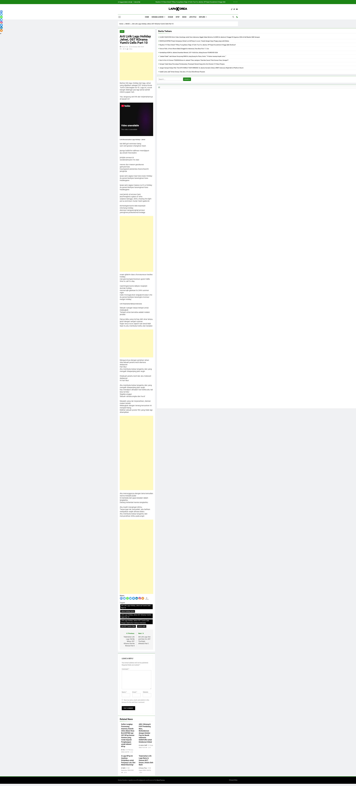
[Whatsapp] (127, 598)
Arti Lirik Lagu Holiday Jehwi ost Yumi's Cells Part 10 (135, 607)
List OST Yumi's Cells (128, 626)
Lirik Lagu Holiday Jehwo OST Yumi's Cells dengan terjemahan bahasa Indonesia (135, 622)
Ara (124, 750)
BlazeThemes (161, 780)
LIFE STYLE (192, 17)
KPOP (177, 17)
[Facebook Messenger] (133, 598)
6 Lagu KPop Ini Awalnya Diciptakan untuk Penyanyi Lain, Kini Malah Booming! (128, 760)
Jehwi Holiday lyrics (127, 611)
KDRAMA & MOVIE (157, 17)
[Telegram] (130, 598)
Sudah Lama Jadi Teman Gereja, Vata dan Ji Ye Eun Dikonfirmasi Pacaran (182, 72)
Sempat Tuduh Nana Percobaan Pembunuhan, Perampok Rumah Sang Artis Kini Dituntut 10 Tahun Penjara (192, 64)
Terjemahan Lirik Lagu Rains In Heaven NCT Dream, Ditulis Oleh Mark (146, 760)
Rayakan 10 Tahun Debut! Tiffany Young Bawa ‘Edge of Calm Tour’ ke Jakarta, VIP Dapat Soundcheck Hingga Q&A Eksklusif (198, 45)
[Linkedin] (136, 598)
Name (124, 692)
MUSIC (184, 17)
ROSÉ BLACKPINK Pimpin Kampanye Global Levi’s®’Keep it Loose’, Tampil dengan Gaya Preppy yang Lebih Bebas (194, 41)
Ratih (124, 768)
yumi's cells (141, 626)
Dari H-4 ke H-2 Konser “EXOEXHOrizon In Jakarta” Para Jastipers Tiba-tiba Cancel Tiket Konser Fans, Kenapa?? (194, 60)
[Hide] (0, 33)
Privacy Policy (233, 780)
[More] (142, 598)
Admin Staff (143, 745)
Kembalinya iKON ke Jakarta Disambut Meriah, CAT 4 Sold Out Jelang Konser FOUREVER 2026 (189, 52)
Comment (125, 669)
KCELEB (170, 17)
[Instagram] (139, 598)
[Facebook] (121, 598)
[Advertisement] (136, 66)
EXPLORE (202, 17)
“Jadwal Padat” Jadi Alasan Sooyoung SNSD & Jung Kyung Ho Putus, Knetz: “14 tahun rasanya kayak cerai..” (193, 56)
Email (134, 692)
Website (145, 692)
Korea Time (125, 47)
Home (147, 17)
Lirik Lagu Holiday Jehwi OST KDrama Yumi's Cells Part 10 (136, 616)
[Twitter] (124, 598)
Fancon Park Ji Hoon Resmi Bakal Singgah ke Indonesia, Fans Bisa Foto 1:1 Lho (184, 48)
